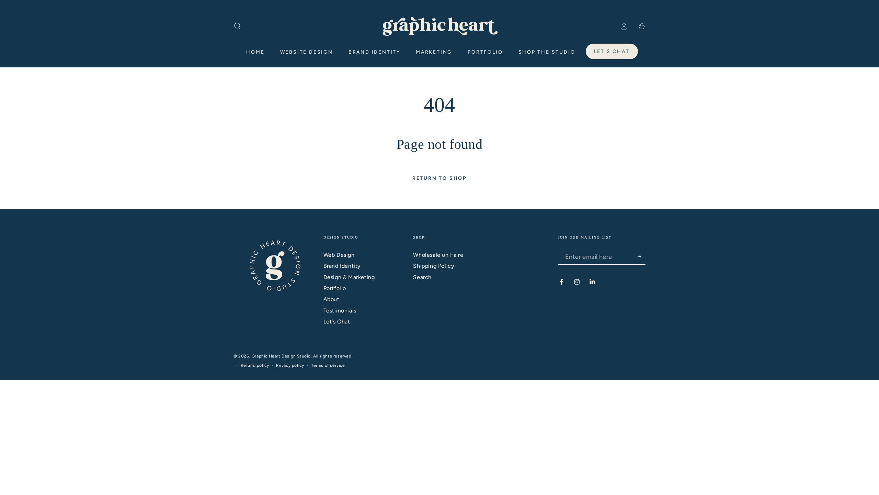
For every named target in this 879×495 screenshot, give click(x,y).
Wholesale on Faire (438, 255)
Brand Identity (342, 266)
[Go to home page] (440, 26)
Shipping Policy (433, 266)
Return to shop (439, 178)
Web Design (339, 255)
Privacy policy (290, 365)
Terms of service (328, 365)
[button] (237, 26)
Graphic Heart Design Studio (281, 356)
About (331, 299)
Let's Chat (336, 321)
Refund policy (255, 365)
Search (422, 277)
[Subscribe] (642, 256)
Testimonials (339, 310)
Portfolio (334, 288)
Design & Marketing (349, 277)
